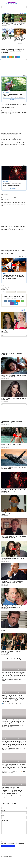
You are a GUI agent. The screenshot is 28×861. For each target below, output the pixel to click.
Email (3, 810)
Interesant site (12, 2)
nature (24, 291)
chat (19, 291)
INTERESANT (17, 54)
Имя (2, 806)
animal (14, 291)
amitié (9, 291)
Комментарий (4, 820)
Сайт (2, 815)
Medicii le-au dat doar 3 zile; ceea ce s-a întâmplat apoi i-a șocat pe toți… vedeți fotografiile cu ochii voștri (13, 721)
